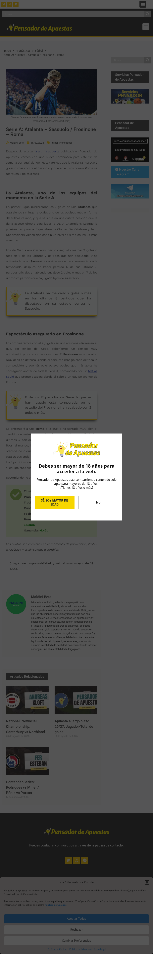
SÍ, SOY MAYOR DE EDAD (54, 502)
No (98, 502)
